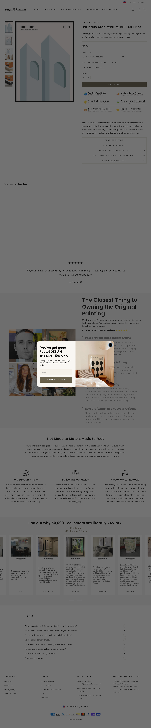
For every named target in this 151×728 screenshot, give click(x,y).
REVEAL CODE (56, 379)
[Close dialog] (110, 345)
